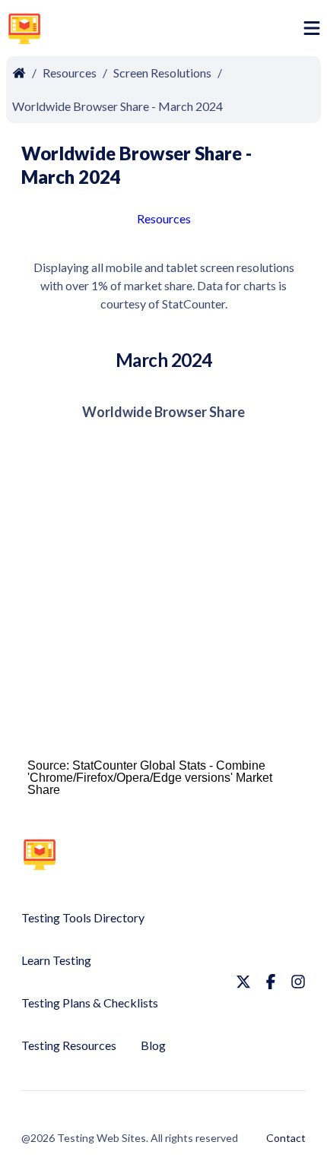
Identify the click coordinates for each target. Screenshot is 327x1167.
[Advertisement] (176, 31)
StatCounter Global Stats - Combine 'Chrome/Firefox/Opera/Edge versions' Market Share (149, 777)
